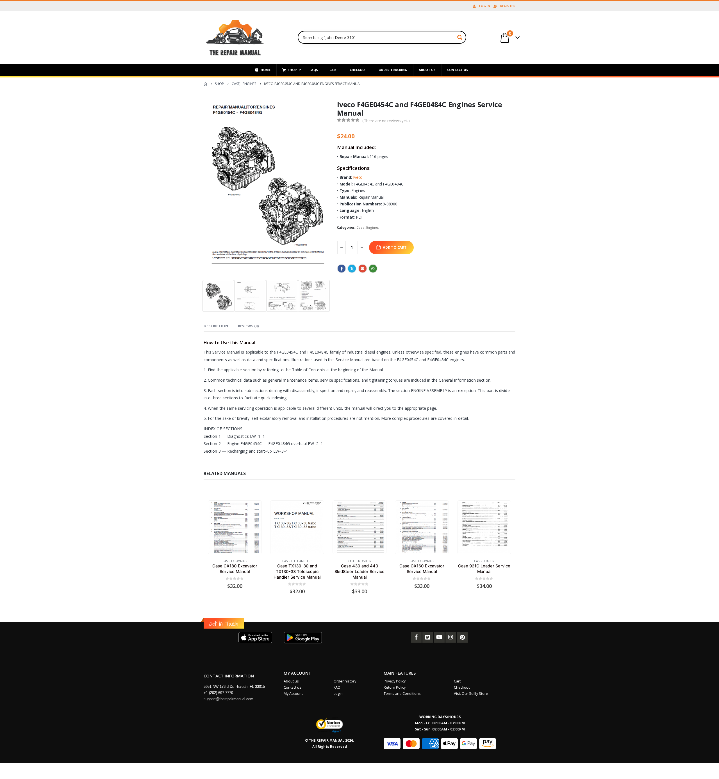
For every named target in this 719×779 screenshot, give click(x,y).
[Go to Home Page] (205, 84)
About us (291, 681)
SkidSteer (363, 561)
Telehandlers (301, 561)
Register (507, 6)
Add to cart (395, 247)
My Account (293, 693)
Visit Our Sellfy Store (471, 693)
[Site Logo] (235, 37)
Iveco (358, 177)
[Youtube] (439, 637)
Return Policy (395, 687)
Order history (345, 681)
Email (362, 268)
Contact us (292, 687)
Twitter (351, 268)
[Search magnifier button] (460, 37)
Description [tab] (216, 325)
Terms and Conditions (402, 693)
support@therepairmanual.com (228, 699)
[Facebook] (416, 637)
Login (338, 693)
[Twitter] (427, 637)
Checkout (462, 687)
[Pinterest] (462, 637)
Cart (457, 681)
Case (360, 227)
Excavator (239, 561)
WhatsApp (372, 268)
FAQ (337, 687)
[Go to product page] (234, 527)
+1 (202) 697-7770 (218, 693)
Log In (484, 6)
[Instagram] (450, 637)
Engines (372, 227)
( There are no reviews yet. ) (385, 120)
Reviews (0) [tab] (248, 325)
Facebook (341, 268)
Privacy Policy (395, 681)
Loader (488, 561)
